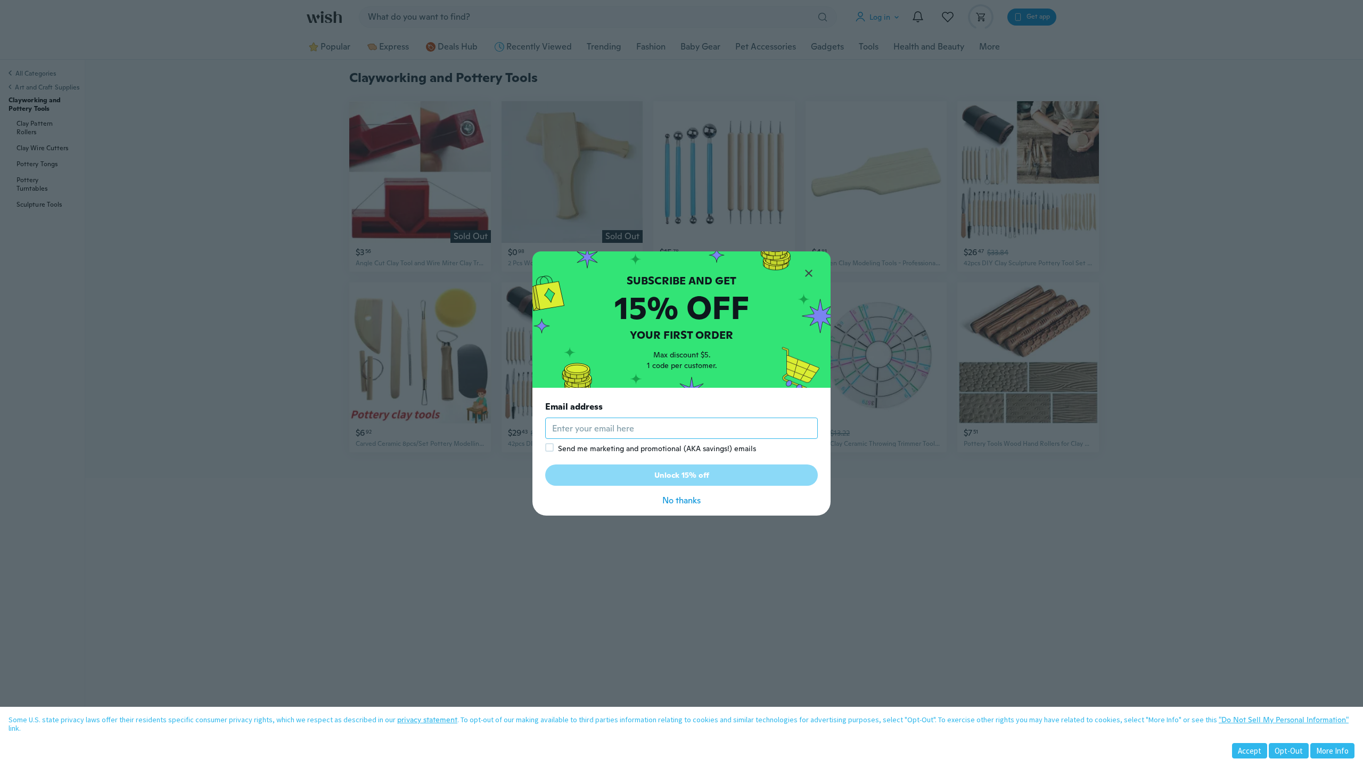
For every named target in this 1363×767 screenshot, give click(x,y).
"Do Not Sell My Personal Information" (1284, 719)
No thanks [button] (681, 500)
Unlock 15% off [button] (681, 475)
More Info (1332, 751)
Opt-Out (1289, 751)
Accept (1249, 751)
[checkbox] (549, 447)
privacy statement (427, 719)
